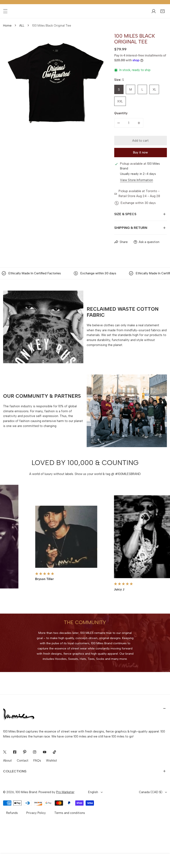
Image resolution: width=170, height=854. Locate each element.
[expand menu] (5, 11)
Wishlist (51, 760)
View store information (136, 180)
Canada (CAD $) (150, 792)
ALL (21, 25)
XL (154, 89)
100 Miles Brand (26, 792)
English (93, 792)
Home (7, 25)
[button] (162, 11)
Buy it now (140, 152)
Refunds (12, 813)
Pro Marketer (65, 792)
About (7, 760)
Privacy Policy (36, 813)
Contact (22, 760)
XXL (120, 101)
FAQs (37, 760)
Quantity (121, 113)
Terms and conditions (69, 813)
